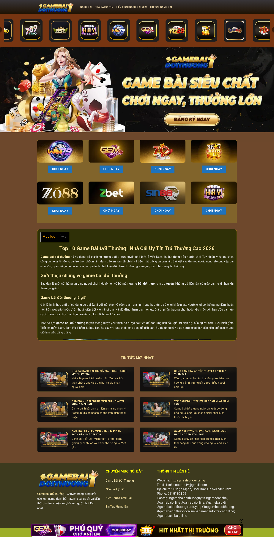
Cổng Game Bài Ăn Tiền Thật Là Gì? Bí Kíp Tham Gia (200, 373)
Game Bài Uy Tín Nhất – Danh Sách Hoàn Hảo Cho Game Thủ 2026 (200, 433)
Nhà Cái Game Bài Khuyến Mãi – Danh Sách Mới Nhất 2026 (99, 373)
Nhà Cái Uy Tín (104, 7)
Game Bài (86, 7)
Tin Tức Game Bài (161, 7)
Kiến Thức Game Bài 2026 (131, 7)
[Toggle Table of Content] (61, 237)
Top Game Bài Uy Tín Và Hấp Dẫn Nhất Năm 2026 (201, 403)
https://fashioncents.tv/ (188, 480)
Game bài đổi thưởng (50, 494)
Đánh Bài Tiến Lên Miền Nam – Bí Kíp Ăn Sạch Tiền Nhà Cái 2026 (96, 433)
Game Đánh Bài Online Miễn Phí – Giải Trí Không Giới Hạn (98, 403)
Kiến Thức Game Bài (119, 498)
